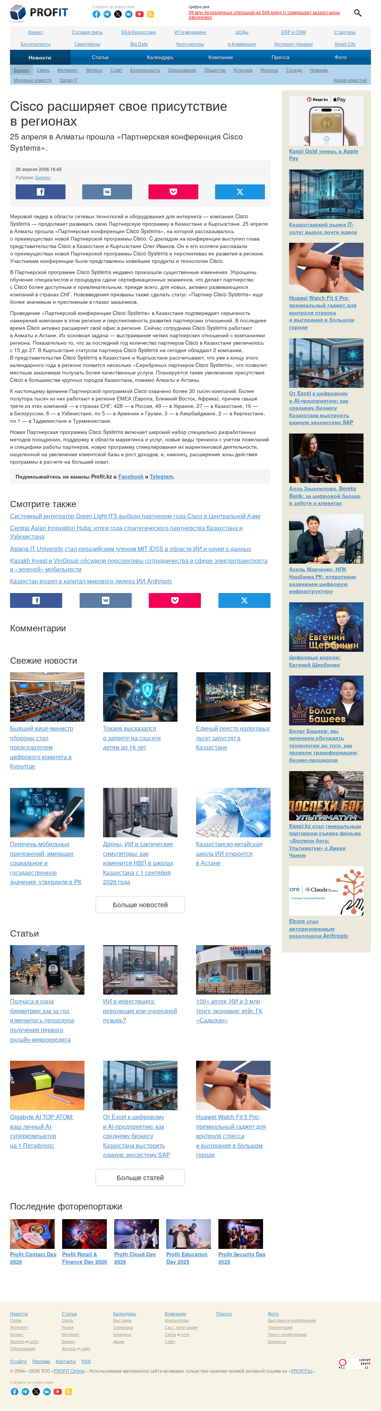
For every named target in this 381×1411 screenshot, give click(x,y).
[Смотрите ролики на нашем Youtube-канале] (139, 14)
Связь (43, 70)
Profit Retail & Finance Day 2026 (84, 1257)
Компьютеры (177, 1320)
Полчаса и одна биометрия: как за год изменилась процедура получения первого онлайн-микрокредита (42, 1020)
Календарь (160, 57)
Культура (243, 70)
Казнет (35, 32)
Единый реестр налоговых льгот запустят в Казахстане (233, 737)
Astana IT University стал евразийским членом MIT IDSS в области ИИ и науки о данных (130, 548)
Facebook (131, 476)
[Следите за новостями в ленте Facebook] (96, 14)
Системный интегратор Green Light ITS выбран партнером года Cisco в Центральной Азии (135, 516)
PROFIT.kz (301, 1370)
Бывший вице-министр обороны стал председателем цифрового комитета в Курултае (41, 747)
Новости (40, 57)
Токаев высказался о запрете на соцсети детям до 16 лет (132, 737)
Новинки (319, 70)
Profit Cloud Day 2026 (135, 1257)
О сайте (18, 1361)
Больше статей (140, 1177)
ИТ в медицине (190, 32)
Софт (116, 70)
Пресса (280, 57)
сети (185, 1334)
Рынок (68, 1327)
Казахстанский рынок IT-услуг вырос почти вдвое (323, 227)
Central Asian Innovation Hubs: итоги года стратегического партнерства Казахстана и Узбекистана (126, 532)
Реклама (41, 1361)
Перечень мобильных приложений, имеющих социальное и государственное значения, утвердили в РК (45, 863)
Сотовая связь (87, 32)
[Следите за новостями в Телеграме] (107, 14)
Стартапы (345, 32)
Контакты (66, 1361)
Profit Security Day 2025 (242, 1257)
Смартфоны (87, 44)
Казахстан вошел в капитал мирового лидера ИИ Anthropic (91, 581)
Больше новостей (140, 904)
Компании (220, 57)
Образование (182, 70)
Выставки (122, 1320)
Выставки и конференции (292, 1320)
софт (34, 1341)
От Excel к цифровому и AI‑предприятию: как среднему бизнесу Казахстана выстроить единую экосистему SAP (136, 1135)
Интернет (67, 70)
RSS (86, 1361)
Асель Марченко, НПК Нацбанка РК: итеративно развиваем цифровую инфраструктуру (322, 580)
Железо (94, 70)
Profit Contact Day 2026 (33, 1257)
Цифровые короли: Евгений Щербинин (315, 660)
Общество (215, 70)
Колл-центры (190, 44)
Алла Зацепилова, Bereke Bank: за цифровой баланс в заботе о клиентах (325, 495)
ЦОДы (242, 32)
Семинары (123, 1327)
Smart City (344, 44)
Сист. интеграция (181, 1327)
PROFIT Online (69, 1370)
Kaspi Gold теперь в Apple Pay (323, 154)
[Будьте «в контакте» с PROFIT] (128, 14)
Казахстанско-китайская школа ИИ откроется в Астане (229, 853)
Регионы (269, 70)
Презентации (280, 1327)
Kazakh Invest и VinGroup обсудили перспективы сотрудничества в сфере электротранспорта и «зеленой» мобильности (139, 564)
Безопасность (36, 44)
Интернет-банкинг (293, 44)
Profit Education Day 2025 (187, 1257)
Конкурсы (122, 1334)
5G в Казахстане (138, 32)
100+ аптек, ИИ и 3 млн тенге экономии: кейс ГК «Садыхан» (229, 1010)
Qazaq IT (69, 80)
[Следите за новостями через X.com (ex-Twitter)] (117, 14)
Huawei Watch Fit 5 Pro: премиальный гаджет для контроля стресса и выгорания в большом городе (231, 1135)
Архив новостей (350, 80)
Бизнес (21, 70)
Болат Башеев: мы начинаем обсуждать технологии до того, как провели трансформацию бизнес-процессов (323, 745)
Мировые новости (33, 80)
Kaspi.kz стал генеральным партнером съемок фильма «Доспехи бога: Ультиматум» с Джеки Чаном (325, 840)
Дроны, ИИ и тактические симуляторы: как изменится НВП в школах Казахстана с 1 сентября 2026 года (138, 863)
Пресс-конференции (287, 1334)
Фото (340, 57)
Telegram (161, 476)
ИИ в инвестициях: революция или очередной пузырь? (140, 1010)
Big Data (139, 44)
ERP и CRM (293, 32)
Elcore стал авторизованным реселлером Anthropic (318, 928)
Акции (118, 1341)
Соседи (294, 70)
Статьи (100, 57)
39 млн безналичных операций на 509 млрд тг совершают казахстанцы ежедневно (264, 14)
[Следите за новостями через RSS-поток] (150, 14)
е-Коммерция (242, 44)
